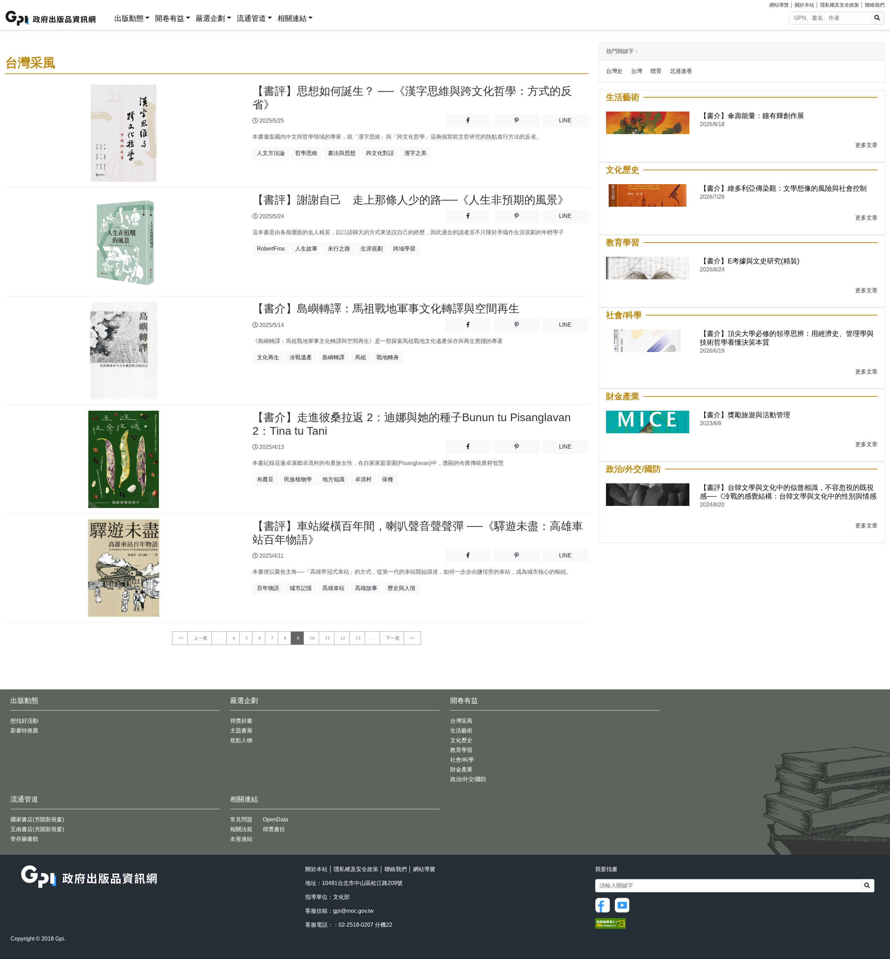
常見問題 (241, 819)
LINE (573, 120)
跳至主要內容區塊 (19, 3)
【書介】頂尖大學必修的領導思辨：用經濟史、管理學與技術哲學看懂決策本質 (787, 338)
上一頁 (200, 638)
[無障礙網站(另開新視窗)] (610, 923)
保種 (387, 479)
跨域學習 (404, 249)
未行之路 (339, 249)
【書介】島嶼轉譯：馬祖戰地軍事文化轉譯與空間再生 (385, 308)
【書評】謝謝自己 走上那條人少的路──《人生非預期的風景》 (410, 200)
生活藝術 (461, 730)
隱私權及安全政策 (839, 5)
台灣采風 (461, 721)
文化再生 (268, 357)
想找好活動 (24, 721)
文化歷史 (461, 740)
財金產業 (461, 769)
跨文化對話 (380, 153)
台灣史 (614, 71)
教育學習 (461, 750)
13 (358, 638)
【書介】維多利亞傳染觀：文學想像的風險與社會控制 (783, 188)
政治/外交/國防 (468, 779)
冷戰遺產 (301, 357)
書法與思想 (342, 153)
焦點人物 (241, 740)
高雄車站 (333, 588)
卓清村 (363, 479)
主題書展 (241, 730)
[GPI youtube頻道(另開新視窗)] (624, 905)
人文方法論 (271, 153)
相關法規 (241, 829)
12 (342, 638)
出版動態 (129, 18)
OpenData (275, 819)
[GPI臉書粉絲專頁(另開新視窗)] (604, 905)
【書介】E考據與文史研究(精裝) (750, 261)
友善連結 (241, 839)
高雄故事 (366, 588)
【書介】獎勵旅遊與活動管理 (745, 415)
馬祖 (360, 357)
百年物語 (268, 588)
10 (312, 638)
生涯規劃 (372, 249)
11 (327, 638)
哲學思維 (306, 153)
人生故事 (306, 249)
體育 (656, 71)
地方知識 (333, 479)
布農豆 (265, 479)
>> (412, 638)
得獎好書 (241, 721)
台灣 (636, 71)
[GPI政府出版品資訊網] (51, 18)
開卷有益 (169, 18)
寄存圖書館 (24, 839)
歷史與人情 (401, 588)
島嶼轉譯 (333, 357)
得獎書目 (274, 829)
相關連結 (292, 18)
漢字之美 (415, 153)
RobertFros (271, 249)
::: (107, 17)
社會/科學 (462, 760)
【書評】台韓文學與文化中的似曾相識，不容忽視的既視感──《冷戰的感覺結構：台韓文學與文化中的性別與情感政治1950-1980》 (788, 492)
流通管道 (251, 18)
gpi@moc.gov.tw (353, 911)
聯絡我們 (874, 5)
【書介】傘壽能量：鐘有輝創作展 (752, 116)
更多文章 (866, 145)
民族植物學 (298, 479)
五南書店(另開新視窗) (37, 829)
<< (180, 638)
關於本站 (804, 5)
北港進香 (681, 71)
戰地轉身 (388, 357)
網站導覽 (779, 5)
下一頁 (392, 638)
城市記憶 (301, 588)
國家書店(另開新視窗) (37, 819)
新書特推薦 (24, 730)
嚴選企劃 (210, 18)
